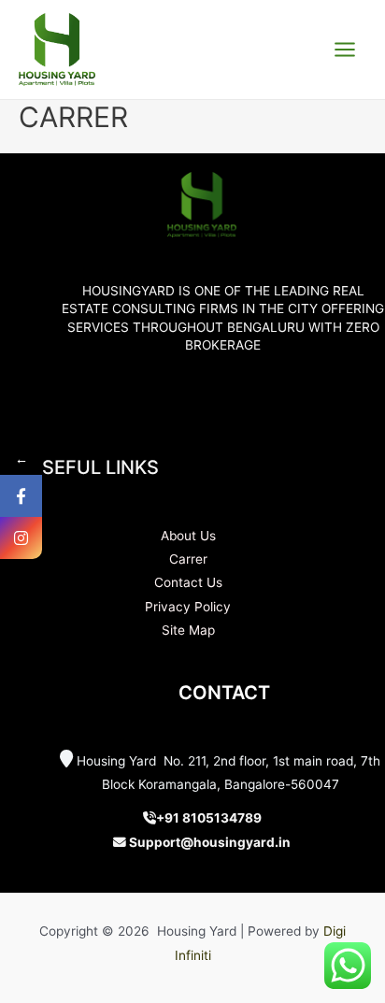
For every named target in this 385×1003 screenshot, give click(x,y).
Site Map (188, 630)
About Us (188, 535)
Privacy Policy (188, 606)
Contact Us (188, 582)
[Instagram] (21, 538)
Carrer (188, 559)
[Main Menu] (345, 50)
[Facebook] (21, 496)
